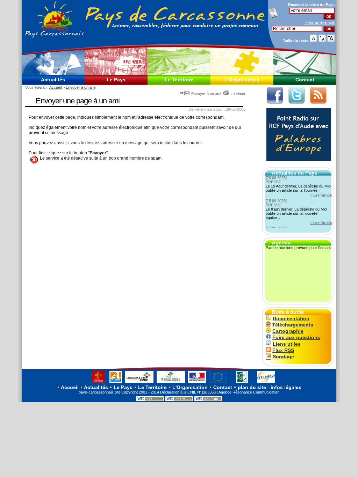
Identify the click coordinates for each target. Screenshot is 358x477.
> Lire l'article (321, 195)
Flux (283, 350)
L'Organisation (242, 79)
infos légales (286, 387)
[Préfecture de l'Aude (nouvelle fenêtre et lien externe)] (197, 382)
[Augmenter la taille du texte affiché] (331, 40)
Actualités (53, 79)
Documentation (291, 318)
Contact (304, 79)
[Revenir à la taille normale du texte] (313, 40)
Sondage (283, 356)
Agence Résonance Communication (249, 392)
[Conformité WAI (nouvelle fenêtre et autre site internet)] (208, 400)
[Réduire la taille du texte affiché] (322, 40)
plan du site (252, 387)
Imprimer (237, 93)
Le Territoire (179, 79)
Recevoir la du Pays (311, 4)
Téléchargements (292, 325)
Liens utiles (287, 344)
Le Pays (116, 79)
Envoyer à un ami (80, 87)
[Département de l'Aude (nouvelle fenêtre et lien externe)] (115, 382)
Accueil (55, 87)
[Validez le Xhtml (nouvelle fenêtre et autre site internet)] (179, 400)
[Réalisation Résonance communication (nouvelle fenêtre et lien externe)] (266, 382)
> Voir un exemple (320, 22)
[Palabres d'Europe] (297, 165)
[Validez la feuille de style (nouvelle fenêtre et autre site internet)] (150, 400)
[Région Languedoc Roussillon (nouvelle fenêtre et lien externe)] (95, 382)
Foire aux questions (296, 337)
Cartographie (287, 331)
